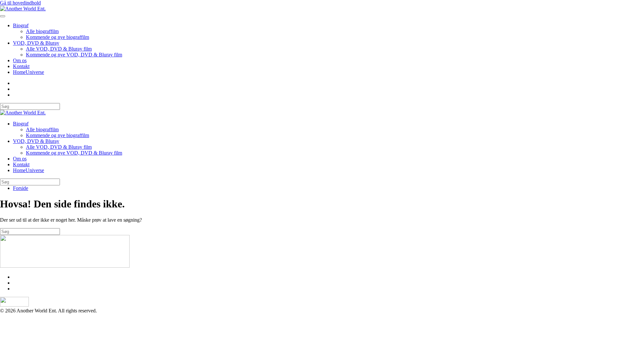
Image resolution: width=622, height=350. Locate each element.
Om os (20, 60)
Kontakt (21, 66)
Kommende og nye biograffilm (57, 37)
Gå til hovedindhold (20, 3)
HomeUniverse (28, 72)
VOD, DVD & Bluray (36, 43)
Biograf (21, 25)
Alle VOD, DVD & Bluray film (59, 49)
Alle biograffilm (42, 31)
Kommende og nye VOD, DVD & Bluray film (74, 54)
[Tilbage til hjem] (23, 8)
